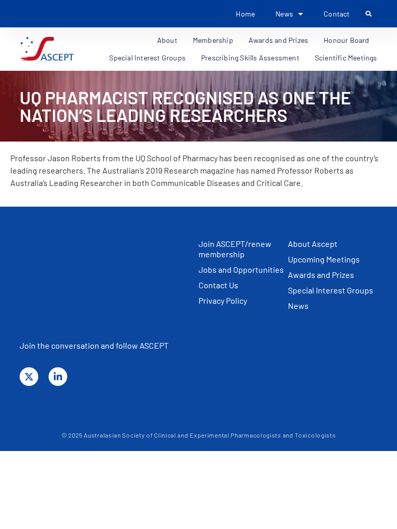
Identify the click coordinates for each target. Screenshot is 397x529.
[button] (368, 13)
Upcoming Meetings (324, 259)
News (298, 305)
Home (245, 13)
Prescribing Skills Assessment (250, 57)
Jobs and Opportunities (241, 269)
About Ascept (313, 243)
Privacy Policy (222, 300)
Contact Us (218, 285)
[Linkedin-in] (58, 376)
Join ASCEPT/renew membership (234, 249)
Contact (336, 13)
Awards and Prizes (321, 274)
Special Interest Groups (147, 57)
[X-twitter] (29, 376)
